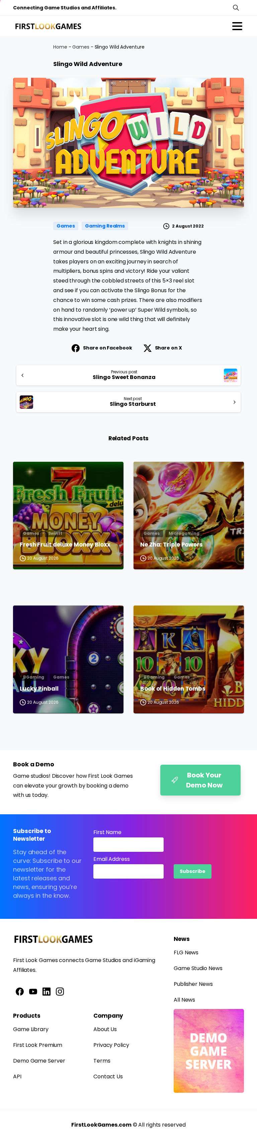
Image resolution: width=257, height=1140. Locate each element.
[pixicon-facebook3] (19, 991)
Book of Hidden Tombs (172, 689)
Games (80, 47)
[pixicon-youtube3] (33, 991)
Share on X (168, 347)
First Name (107, 832)
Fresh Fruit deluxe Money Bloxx (65, 545)
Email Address (111, 859)
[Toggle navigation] (237, 26)
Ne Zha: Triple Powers (171, 545)
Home (60, 47)
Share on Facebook (107, 347)
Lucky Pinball (39, 689)
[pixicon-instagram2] (60, 991)
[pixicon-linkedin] (46, 991)
